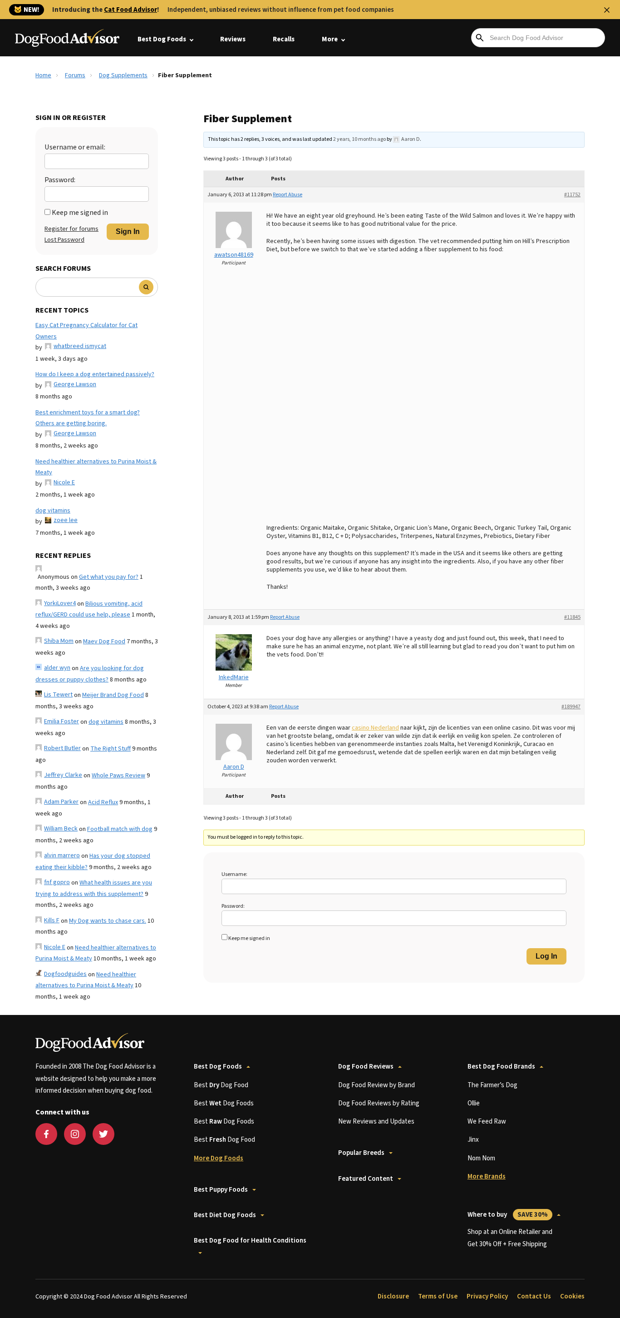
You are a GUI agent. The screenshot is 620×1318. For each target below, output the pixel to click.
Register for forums (71, 229)
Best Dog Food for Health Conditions (250, 1240)
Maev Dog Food (104, 641)
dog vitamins (52, 510)
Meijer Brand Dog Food (113, 695)
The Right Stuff (110, 748)
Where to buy (507, 1214)
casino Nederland (375, 727)
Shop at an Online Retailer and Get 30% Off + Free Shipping (509, 1237)
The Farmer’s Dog (492, 1085)
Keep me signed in (80, 213)
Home (43, 75)
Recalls (284, 39)
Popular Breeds (361, 1153)
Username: (234, 874)
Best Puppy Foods (221, 1189)
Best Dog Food (221, 1085)
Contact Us (534, 1296)
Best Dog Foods (162, 39)
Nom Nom (481, 1158)
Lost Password (64, 239)
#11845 (572, 617)
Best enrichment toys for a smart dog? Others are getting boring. (87, 418)
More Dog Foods (218, 1158)
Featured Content (365, 1179)
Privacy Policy (487, 1296)
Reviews (233, 39)
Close (606, 10)
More (330, 39)
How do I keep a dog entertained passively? (94, 374)
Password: (59, 180)
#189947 (571, 707)
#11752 (572, 195)
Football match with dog (120, 829)
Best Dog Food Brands (501, 1066)
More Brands (486, 1176)
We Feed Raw (486, 1121)
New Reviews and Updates (376, 1121)
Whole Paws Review (118, 775)
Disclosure (393, 1296)
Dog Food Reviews (366, 1066)
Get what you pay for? (108, 577)
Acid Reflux (103, 802)
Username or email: (74, 147)
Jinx (473, 1139)
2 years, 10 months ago (359, 139)
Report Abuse (287, 195)
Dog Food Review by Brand (376, 1085)
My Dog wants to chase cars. (107, 920)
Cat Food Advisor (130, 10)
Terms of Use (438, 1296)
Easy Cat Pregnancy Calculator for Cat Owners (86, 331)
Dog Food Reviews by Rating (378, 1103)
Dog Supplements (123, 75)
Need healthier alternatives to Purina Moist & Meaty (96, 467)
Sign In (128, 231)
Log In (546, 956)
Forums (75, 75)
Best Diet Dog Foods (225, 1215)
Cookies (572, 1296)
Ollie (473, 1103)
